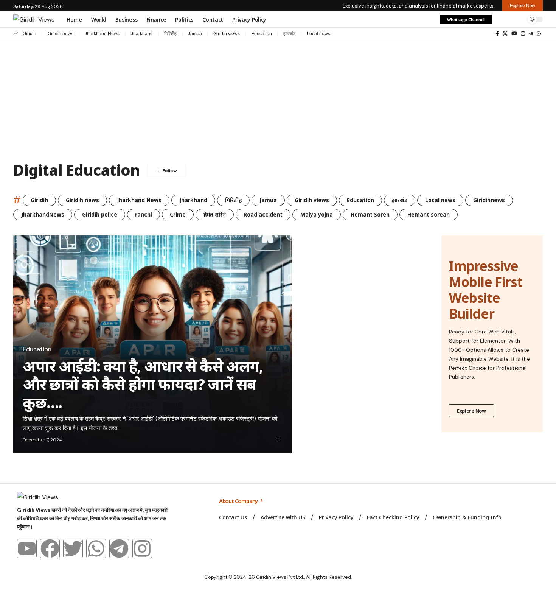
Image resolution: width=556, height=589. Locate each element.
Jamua (195, 33)
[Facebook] (497, 34)
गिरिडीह (170, 33)
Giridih (29, 33)
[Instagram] (523, 34)
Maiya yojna (316, 214)
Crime (178, 214)
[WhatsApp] (539, 34)
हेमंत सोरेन (214, 214)
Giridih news (60, 33)
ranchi (143, 214)
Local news (318, 33)
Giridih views (226, 33)
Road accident (263, 214)
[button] (502, 19)
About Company (239, 501)
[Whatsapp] (96, 548)
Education (261, 33)
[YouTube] (514, 34)
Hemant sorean (428, 214)
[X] (505, 34)
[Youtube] (27, 548)
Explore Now (471, 410)
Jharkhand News (102, 33)
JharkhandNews (42, 214)
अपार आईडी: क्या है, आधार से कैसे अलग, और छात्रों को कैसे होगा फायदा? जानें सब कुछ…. (142, 384)
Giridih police (99, 214)
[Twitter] (73, 548)
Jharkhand (142, 33)
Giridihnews (489, 200)
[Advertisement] (278, 97)
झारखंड (289, 33)
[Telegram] (531, 34)
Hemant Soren (370, 214)
